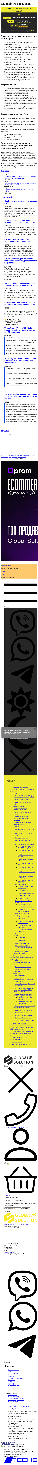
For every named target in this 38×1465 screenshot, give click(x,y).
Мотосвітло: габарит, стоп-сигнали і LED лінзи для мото (22, 1028)
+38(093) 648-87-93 (10, 1252)
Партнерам (11, 1381)
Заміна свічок (12, 1395)
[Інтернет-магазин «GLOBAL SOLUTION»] (18, 1064)
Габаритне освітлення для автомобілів (25, 922)
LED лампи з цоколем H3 (25, 860)
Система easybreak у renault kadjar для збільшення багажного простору (20, 240)
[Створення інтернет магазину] (20, 1462)
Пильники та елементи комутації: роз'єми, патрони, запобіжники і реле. (21, 1033)
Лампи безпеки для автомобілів (24, 926)
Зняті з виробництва (18, 1047)
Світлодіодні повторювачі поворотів (23, 970)
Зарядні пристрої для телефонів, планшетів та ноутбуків (21, 818)
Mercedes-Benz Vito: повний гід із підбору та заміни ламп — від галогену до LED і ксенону (20, 396)
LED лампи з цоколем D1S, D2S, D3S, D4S (25, 847)
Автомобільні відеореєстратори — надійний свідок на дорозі (23, 979)
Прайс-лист (11, 1376)
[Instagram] (11, 25)
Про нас (10, 1371)
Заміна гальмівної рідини (16, 1398)
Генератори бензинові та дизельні (22, 813)
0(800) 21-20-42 (22, 1127)
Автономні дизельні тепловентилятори (21, 808)
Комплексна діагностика (16, 1400)
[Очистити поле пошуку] (24, 1066)
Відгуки (5, 430)
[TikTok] (16, 25)
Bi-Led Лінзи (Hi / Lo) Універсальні (25, 887)
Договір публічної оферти (16, 1378)
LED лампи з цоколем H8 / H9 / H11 (26, 872)
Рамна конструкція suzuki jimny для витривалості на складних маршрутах (19, 221)
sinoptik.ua (11, 577)
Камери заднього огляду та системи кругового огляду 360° (24, 796)
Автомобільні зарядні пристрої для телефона (24, 984)
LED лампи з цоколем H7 (25, 868)
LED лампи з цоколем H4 (25, 864)
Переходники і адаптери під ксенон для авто (26, 910)
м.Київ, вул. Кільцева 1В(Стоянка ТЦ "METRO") (12, 1227)
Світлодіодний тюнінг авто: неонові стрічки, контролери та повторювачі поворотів (22, 957)
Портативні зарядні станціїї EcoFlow (23, 834)
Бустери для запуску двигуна (25, 998)
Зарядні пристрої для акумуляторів (25, 1002)
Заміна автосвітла (13, 1401)
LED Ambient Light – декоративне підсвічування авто (22, 962)
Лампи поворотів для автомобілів (25, 930)
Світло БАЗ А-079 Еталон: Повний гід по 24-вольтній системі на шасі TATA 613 (20, 303)
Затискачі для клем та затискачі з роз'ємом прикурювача (24, 1006)
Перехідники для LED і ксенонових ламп (22, 952)
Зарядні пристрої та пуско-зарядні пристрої (23, 823)
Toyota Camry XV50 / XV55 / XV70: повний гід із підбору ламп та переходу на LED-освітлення (20, 330)
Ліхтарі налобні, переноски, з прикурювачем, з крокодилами (24, 830)
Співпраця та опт (13, 1370)
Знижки (5, 171)
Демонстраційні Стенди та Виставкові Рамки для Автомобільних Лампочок (22, 789)
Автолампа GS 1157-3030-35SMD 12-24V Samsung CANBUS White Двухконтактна (20, 177)
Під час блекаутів (13, 1385)
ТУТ (32, 31)
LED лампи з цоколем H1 (25, 851)
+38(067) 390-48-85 (10, 1127)
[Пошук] (22, 1066)
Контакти (11, 1383)
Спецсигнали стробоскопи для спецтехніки (23, 939)
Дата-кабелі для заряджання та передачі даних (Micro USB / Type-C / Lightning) (24, 989)
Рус (8, 1164)
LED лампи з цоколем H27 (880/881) (25, 855)
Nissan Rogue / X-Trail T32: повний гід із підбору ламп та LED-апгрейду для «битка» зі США (20, 361)
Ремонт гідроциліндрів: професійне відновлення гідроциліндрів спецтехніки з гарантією (20, 261)
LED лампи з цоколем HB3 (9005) (25, 877)
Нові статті (6, 197)
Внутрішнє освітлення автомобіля (25, 917)
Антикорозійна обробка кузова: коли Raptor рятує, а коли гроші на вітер (19, 284)
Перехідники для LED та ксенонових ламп (18, 1038)
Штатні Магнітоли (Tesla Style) (22, 803)
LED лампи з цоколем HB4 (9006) (25, 881)
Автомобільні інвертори (22, 840)
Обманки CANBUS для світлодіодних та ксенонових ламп (23, 947)
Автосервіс (11, 1380)
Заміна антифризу (13, 1396)
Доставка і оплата (13, 1373)
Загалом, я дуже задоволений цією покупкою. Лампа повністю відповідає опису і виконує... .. (17, 456)
